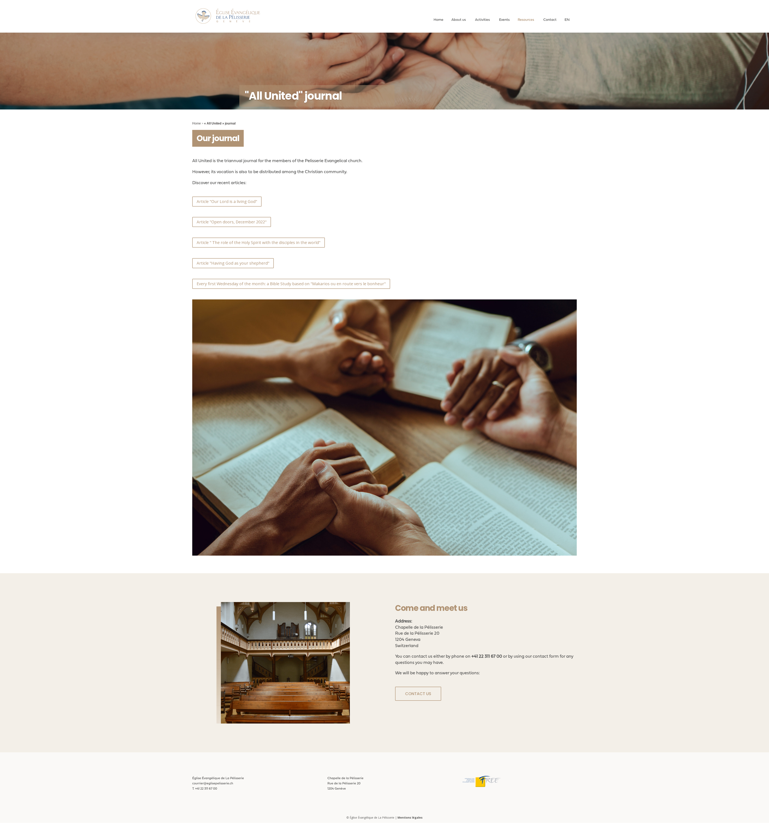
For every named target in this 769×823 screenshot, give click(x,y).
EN (567, 19)
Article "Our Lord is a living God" (227, 201)
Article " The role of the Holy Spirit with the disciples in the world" (258, 242)
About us (458, 19)
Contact (550, 19)
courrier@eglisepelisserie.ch (212, 783)
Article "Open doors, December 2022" (232, 222)
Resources (526, 19)
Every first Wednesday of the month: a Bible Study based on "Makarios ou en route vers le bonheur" (291, 283)
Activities (482, 19)
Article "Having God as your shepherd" (233, 263)
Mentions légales (410, 817)
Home (438, 19)
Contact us (418, 694)
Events (504, 19)
